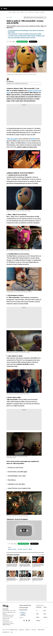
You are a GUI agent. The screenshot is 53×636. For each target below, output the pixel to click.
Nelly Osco (11, 81)
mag (12, 632)
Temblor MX (42, 12)
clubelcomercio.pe (14, 629)
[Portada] (6, 608)
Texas (18, 12)
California (14, 12)
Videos (45, 607)
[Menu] (2, 8)
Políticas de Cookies (23, 609)
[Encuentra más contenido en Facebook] (8, 41)
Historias (38, 620)
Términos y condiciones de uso (25, 605)
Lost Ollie (19, 549)
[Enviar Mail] (7, 81)
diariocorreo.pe (41, 629)
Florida (10, 12)
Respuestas (38, 607)
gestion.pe (21, 629)
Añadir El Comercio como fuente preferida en (35, 17)
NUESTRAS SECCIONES (39, 605)
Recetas (45, 617)
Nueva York (22, 12)
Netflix (30, 549)
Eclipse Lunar (31, 12)
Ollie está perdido (12, 549)
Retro (45, 613)
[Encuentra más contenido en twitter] (10, 41)
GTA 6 (27, 12)
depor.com (27, 629)
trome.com (33, 629)
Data (45, 610)
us (36, 610)
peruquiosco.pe (6, 632)
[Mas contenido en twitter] (26, 620)
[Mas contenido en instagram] (29, 620)
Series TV (25, 549)
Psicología (37, 12)
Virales (37, 617)
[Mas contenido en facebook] (24, 620)
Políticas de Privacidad (23, 607)
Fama (37, 613)
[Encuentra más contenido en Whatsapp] (13, 41)
